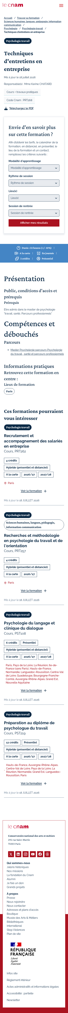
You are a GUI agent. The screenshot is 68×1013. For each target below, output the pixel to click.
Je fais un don (15, 883)
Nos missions (15, 871)
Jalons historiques (18, 867)
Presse (11, 897)
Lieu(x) (13, 191)
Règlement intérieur (19, 980)
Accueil (8, 18)
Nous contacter (16, 905)
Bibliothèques (15, 921)
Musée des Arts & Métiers (22, 917)
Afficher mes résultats (34, 222)
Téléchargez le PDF (21, 108)
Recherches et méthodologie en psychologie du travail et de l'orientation (33, 540)
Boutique (12, 913)
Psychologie (10, 28)
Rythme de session (21, 176)
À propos (12, 893)
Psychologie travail (32, 28)
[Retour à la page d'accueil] (13, 5)
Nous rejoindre (16, 901)
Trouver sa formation (28, 18)
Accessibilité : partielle (20, 993)
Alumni (11, 879)
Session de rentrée (21, 206)
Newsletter (13, 1000)
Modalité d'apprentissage (25, 161)
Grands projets (16, 887)
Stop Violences (16, 929)
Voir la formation (31, 490)
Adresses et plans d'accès (22, 909)
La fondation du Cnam (20, 875)
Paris (9, 391)
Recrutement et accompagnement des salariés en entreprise (33, 440)
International (14, 925)
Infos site (12, 973)
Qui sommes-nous (18, 863)
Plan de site (14, 933)
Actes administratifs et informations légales (33, 986)
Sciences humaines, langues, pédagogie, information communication (30, 525)
